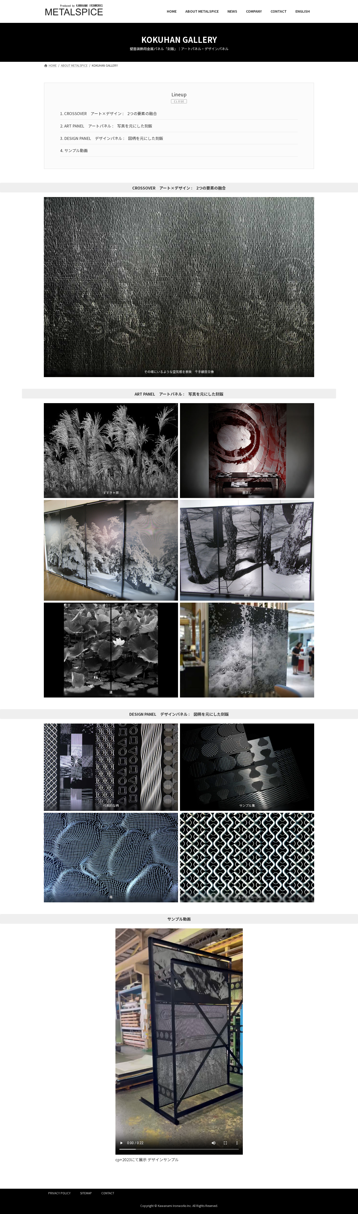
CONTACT (107, 1193)
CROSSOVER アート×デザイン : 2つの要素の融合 (108, 113)
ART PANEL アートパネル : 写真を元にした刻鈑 (106, 126)
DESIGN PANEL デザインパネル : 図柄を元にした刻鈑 (111, 138)
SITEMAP (86, 1193)
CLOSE (179, 101)
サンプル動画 (74, 150)
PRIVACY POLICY (59, 1193)
